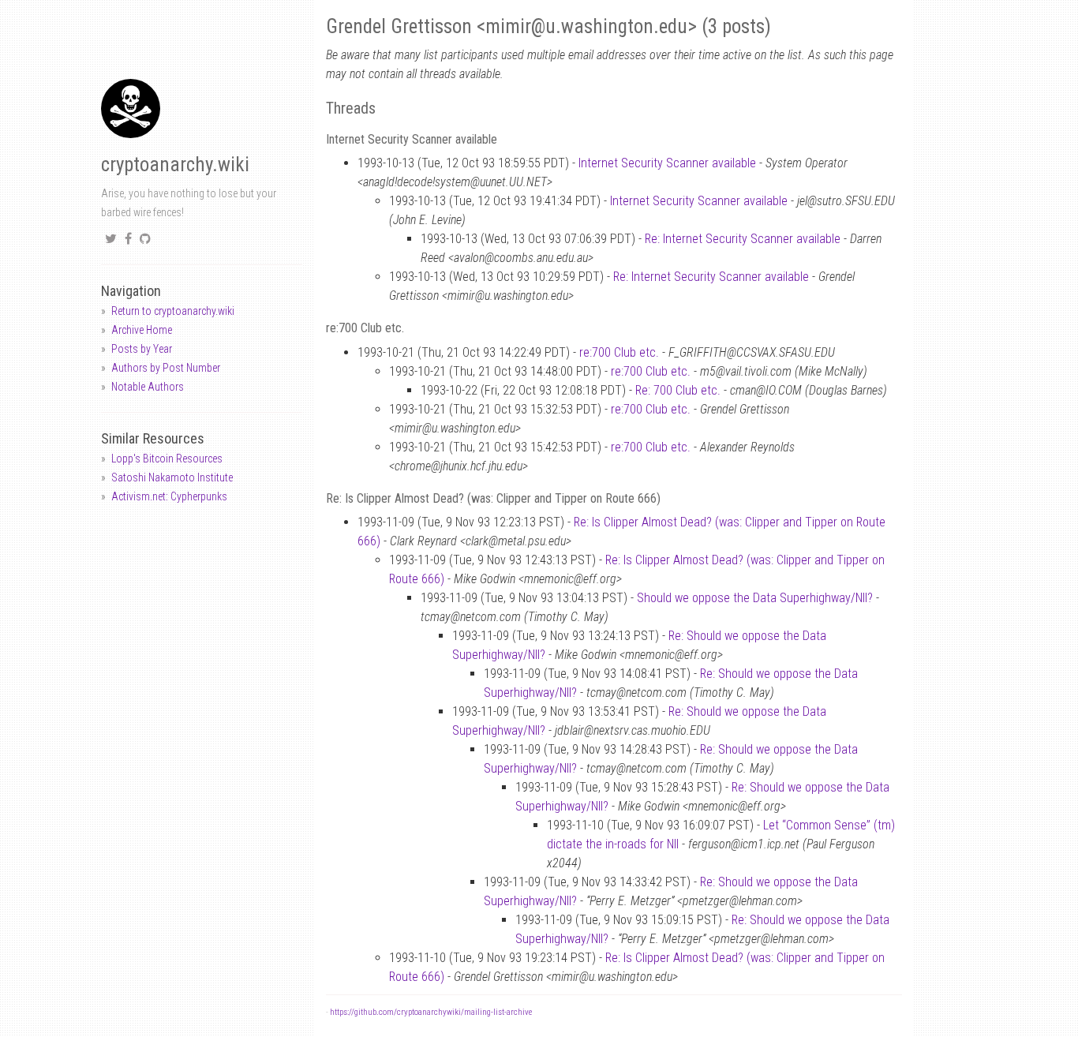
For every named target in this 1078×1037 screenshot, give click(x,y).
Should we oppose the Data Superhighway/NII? (755, 597)
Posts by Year (141, 349)
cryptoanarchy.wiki (175, 164)
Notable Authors (147, 386)
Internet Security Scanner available (667, 162)
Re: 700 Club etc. (678, 390)
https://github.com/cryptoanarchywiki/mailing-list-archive (431, 1012)
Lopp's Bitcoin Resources (167, 458)
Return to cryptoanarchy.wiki (172, 311)
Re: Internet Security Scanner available (742, 238)
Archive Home (141, 330)
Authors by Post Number (165, 367)
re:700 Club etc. (619, 352)
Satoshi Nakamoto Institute (172, 477)
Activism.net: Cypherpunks (169, 496)
